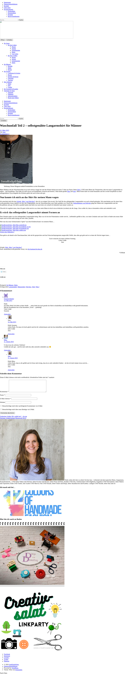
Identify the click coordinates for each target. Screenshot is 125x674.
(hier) (78, 189)
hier (69, 191)
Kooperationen (8, 9)
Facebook (7, 654)
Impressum (7, 2)
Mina (5, 340)
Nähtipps (10, 94)
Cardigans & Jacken (14, 73)
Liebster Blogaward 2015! (13, 418)
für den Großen (12, 55)
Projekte (10, 15)
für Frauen (7, 71)
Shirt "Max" (36, 287)
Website (2, 402)
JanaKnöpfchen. (14, 664)
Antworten (7, 314)
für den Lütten (12, 45)
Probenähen (11, 11)
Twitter (6, 659)
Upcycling (15, 54)
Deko (9, 84)
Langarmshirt (13, 287)
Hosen (14, 47)
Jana (4, 132)
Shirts (13, 52)
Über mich (7, 7)
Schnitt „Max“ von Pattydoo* (26, 201)
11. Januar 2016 (9, 342)
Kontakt (6, 6)
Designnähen (12, 13)
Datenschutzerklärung (10, 4)
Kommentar (4, 391)
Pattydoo (28, 287)
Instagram (7, 656)
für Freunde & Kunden (11, 89)
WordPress (15, 668)
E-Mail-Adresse (5, 398)
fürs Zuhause (8, 82)
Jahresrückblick (12, 96)
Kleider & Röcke (13, 77)
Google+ (6, 657)
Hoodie (10, 66)
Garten (10, 87)
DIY (9, 85)
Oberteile (10, 78)
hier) (74, 191)
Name (2, 395)
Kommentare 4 (4, 134)
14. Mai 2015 (8, 300)
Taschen (10, 80)
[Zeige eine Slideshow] (7, 232)
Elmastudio (18, 670)
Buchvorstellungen (13, 16)
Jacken (14, 48)
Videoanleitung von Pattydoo (82, 203)
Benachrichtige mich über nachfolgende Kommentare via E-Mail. (22, 406)
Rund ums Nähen (13, 98)
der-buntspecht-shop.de (35, 249)
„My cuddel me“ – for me (13, 416)
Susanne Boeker (9, 299)
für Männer (7, 64)
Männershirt (21, 287)
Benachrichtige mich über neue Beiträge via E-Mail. (18, 409)
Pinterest (6, 661)
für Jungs (7, 43)
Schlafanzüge (16, 50)
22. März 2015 (4, 130)
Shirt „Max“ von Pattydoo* (13, 247)
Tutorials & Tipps (9, 91)
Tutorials (10, 92)
